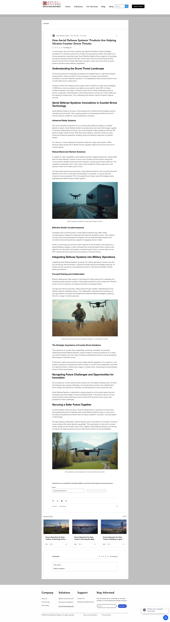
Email (54, 487)
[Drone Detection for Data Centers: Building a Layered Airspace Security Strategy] (114, 527)
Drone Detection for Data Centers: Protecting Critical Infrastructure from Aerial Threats (56, 538)
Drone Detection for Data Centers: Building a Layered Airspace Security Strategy (113, 538)
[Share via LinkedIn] (62, 501)
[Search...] (126, 6)
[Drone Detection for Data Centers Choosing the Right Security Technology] (85, 527)
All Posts (46, 23)
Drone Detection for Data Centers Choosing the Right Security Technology (84, 538)
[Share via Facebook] (53, 501)
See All (125, 516)
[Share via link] (66, 501)
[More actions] (117, 36)
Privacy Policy (106, 615)
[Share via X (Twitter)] (57, 501)
